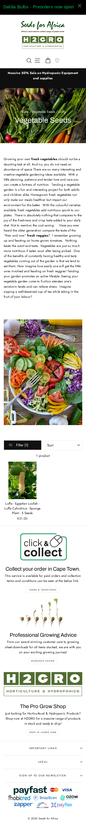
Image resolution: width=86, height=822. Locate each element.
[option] (43, 75)
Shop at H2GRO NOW (43, 732)
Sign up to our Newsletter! (43, 775)
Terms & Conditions (42, 589)
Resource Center (43, 660)
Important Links (43, 748)
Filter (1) (21, 445)
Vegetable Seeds (43, 111)
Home (24, 111)
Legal (43, 762)
